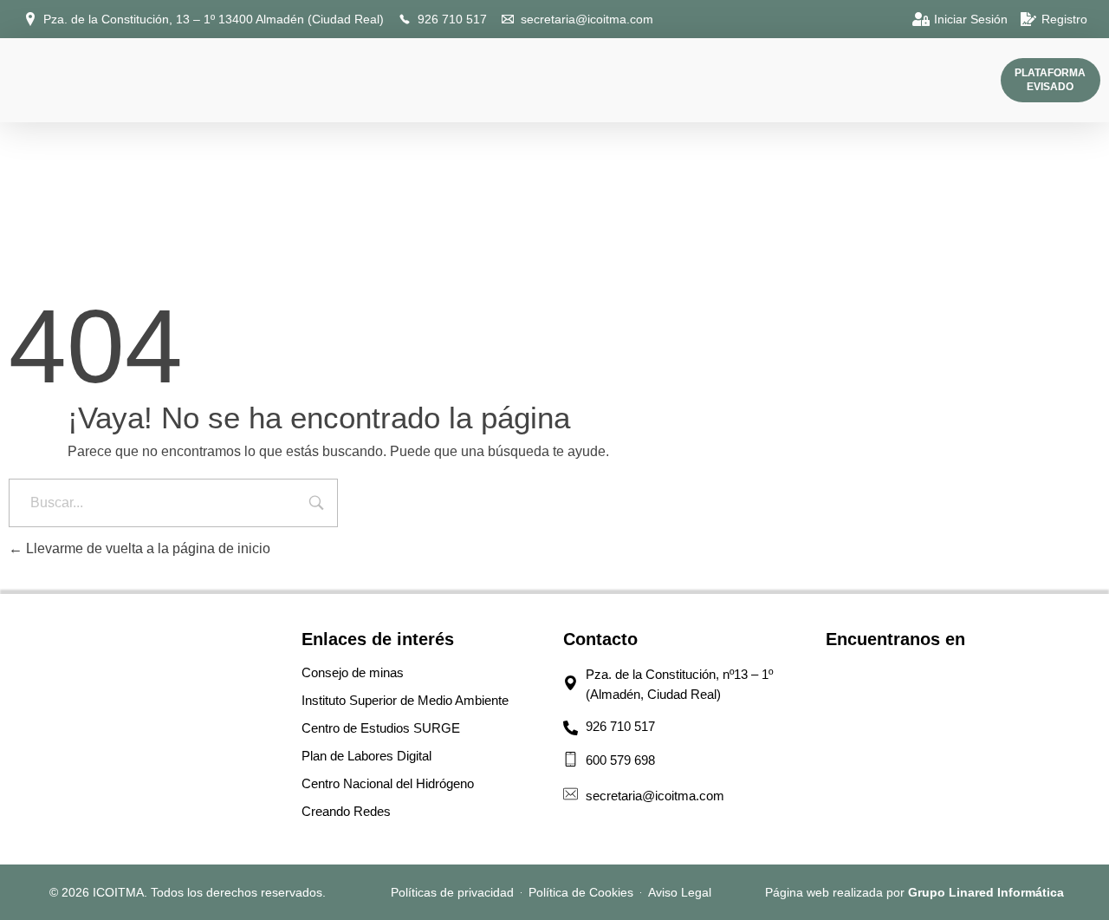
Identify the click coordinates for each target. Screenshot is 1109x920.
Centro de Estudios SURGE (381, 728)
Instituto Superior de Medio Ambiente (405, 700)
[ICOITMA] (37, 77)
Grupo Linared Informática (986, 892)
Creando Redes (346, 811)
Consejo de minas (353, 672)
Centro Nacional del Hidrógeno (388, 783)
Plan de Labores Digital (366, 755)
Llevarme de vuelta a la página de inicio (146, 548)
